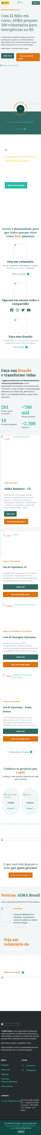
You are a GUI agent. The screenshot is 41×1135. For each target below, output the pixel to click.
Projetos (5, 1065)
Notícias (5, 1074)
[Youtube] (24, 129)
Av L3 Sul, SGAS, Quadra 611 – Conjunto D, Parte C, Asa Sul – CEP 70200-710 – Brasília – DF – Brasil (30, 1105)
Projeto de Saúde (10, 483)
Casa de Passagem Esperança (19, 637)
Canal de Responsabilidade (9, 1080)
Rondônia (10, 606)
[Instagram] (19, 129)
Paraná (9, 676)
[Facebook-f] (16, 129)
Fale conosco (7, 1086)
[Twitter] (21, 129)
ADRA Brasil (18, 909)
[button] (5, 3)
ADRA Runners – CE (17, 489)
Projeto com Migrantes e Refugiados (17, 631)
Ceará (8, 439)
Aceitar (21, 1131)
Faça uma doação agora (25, 57)
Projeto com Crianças (11, 561)
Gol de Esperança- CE (15, 567)
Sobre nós (5, 1069)
